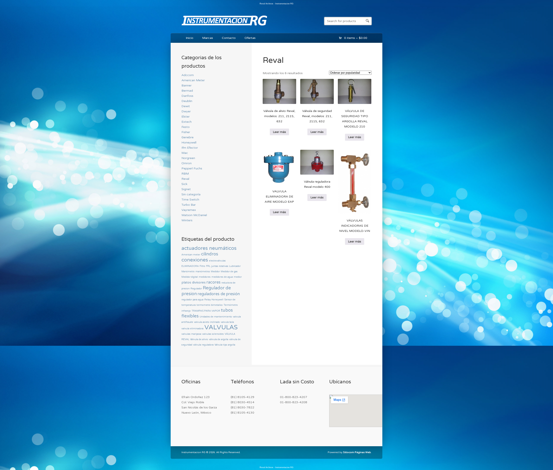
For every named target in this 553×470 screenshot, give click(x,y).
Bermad (187, 90)
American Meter (193, 80)
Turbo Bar (188, 205)
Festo (185, 127)
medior (238, 277)
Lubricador (235, 266)
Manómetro (188, 271)
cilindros (209, 254)
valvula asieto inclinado (207, 322)
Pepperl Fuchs (191, 168)
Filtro (202, 266)
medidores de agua (222, 277)
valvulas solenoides (213, 334)
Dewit (185, 106)
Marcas (207, 38)
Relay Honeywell (213, 299)
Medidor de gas (229, 271)
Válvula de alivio (199, 339)
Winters (186, 220)
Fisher (185, 132)
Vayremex (188, 210)
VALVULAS (221, 327)
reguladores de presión (219, 294)
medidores (205, 277)
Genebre (187, 137)
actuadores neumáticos (209, 248)
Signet (186, 189)
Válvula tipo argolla (225, 344)
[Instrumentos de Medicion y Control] (224, 26)
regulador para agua (192, 299)
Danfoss (187, 96)
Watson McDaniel (194, 215)
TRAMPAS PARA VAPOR (206, 310)
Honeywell (188, 142)
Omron (186, 163)
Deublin (186, 101)
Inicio (189, 38)
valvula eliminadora (192, 328)
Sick (184, 184)
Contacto (229, 38)
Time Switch (190, 199)
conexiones (194, 260)
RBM (185, 173)
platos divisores (193, 282)
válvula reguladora (203, 344)
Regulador (196, 288)
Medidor (215, 271)
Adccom (187, 75)
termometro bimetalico (210, 305)
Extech (186, 122)
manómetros (202, 271)
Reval (185, 179)
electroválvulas (217, 260)
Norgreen (188, 158)
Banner (186, 85)
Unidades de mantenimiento (216, 316)
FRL (208, 266)
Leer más (279, 132)
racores (214, 282)
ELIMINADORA (190, 266)
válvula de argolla (218, 339)
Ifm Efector (189, 148)
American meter (190, 254)
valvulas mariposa (191, 334)
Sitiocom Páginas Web (357, 452)
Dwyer (186, 111)
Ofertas (250, 38)
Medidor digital (189, 277)
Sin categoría (190, 194)
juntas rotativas (219, 266)
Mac (184, 153)
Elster (185, 116)
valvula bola (227, 322)
